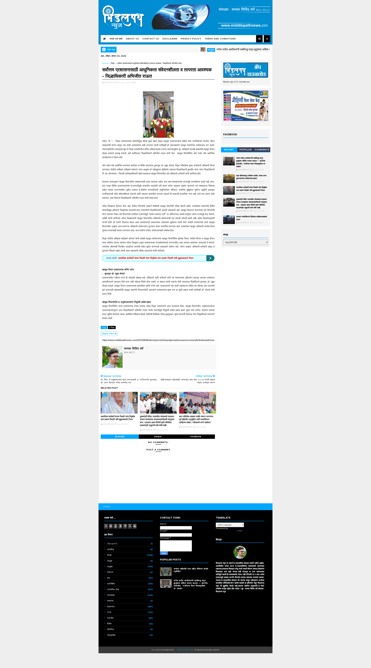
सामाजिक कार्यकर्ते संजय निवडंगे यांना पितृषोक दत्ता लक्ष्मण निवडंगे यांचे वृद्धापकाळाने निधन (155, 258)
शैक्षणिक (110, 629)
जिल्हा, (134, 82)
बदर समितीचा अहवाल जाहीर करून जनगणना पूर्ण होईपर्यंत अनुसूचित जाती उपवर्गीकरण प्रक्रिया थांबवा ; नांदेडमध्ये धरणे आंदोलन (196, 419)
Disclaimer (169, 38)
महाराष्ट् (110, 600)
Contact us (150, 38)
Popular (246, 149)
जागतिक (110, 549)
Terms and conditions (220, 38)
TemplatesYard (185, 650)
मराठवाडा (111, 595)
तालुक (109, 561)
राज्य (109, 612)
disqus (157, 436)
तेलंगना (110, 572)
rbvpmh (112, 543)
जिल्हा (112, 63)
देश (108, 578)
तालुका (192, 49)
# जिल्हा (111, 327)
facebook (195, 436)
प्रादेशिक (111, 583)
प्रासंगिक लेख (113, 589)
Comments (262, 149)
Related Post (109, 388)
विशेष (109, 623)
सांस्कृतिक (111, 635)
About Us (132, 38)
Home (105, 63)
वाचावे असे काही (116, 38)
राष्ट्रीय (110, 618)
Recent (229, 149)
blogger (119, 436)
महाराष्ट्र (111, 606)
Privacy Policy (191, 38)
